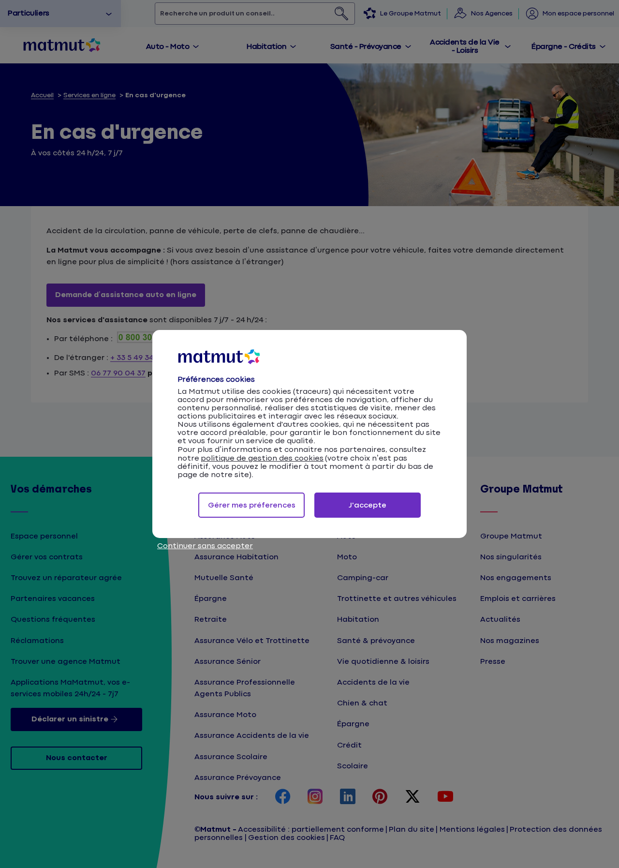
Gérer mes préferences (251, 505)
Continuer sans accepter (205, 546)
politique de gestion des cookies (262, 458)
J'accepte (367, 505)
